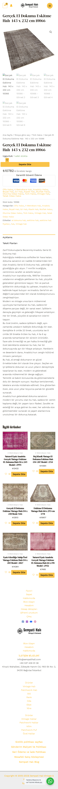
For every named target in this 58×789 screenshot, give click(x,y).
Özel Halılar (29, 733)
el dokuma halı (19, 220)
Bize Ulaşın (29, 602)
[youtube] (31, 621)
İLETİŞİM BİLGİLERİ (29, 655)
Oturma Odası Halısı (13, 194)
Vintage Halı (43, 194)
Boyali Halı (8, 191)
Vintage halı (21, 224)
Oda (29, 701)
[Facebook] (23, 621)
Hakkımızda (29, 598)
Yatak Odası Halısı (12, 196)
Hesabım (29, 605)
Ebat (29, 704)
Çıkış (29, 616)
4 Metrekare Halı (23, 189)
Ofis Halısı (8, 189)
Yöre (29, 708)
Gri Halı (19, 191)
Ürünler (29, 682)
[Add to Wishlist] (7, 160)
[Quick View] (9, 474)
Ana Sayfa (7, 135)
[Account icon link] (11, 5)
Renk (29, 697)
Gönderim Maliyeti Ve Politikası (29, 746)
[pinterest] (35, 621)
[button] (50, 32)
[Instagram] (27, 621)
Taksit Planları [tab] (10, 243)
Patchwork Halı (29, 690)
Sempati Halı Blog (29, 762)
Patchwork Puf (29, 730)
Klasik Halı (29, 191)
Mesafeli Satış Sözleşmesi (29, 757)
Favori (29, 590)
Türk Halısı (37, 135)
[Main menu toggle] (50, 5)
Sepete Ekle (25, 164)
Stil (29, 693)
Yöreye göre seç (22, 135)
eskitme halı (33, 220)
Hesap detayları (29, 609)
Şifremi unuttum (29, 612)
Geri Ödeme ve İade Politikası (29, 752)
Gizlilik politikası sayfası (29, 742)
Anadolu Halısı (40, 189)
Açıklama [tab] (7, 237)
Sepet (29, 594)
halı (12, 224)
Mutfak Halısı (43, 191)
